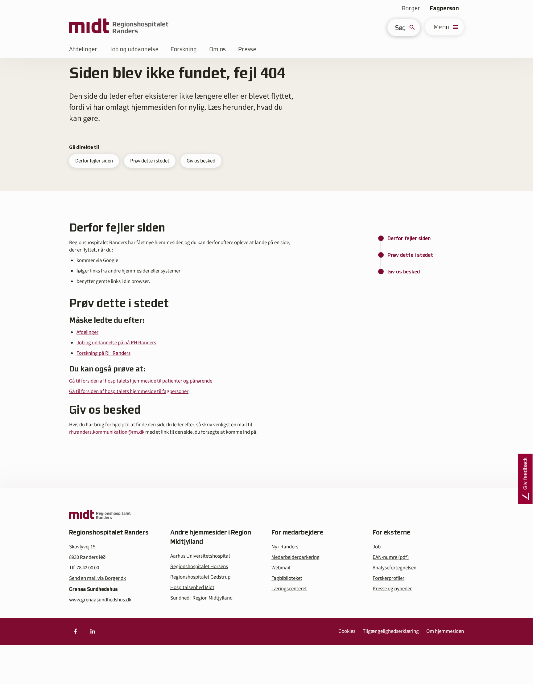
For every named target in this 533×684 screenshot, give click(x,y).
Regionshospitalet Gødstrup (200, 577)
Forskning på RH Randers (103, 353)
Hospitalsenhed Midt (192, 587)
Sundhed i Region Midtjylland (201, 598)
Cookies (346, 631)
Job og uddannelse (133, 49)
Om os (217, 49)
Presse (247, 49)
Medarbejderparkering (295, 557)
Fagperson (444, 8)
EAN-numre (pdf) (391, 557)
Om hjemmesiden (445, 631)
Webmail (280, 567)
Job (377, 547)
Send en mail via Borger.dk (97, 578)
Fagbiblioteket (286, 578)
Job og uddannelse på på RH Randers (116, 342)
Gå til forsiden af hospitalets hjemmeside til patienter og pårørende (140, 381)
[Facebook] (75, 631)
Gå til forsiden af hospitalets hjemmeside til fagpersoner (128, 391)
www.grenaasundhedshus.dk (100, 600)
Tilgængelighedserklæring (391, 631)
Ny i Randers (284, 547)
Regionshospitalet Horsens (199, 566)
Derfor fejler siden (94, 161)
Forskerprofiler (388, 578)
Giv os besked (201, 161)
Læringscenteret (289, 588)
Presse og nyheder (392, 588)
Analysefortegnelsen (394, 567)
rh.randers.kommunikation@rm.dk (106, 432)
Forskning (184, 49)
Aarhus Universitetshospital (200, 556)
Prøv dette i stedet (149, 161)
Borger (411, 8)
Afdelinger (83, 49)
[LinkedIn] (92, 631)
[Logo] (118, 26)
